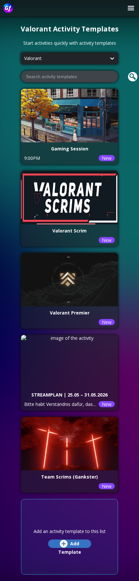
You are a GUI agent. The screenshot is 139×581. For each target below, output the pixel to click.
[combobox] (24, 58)
